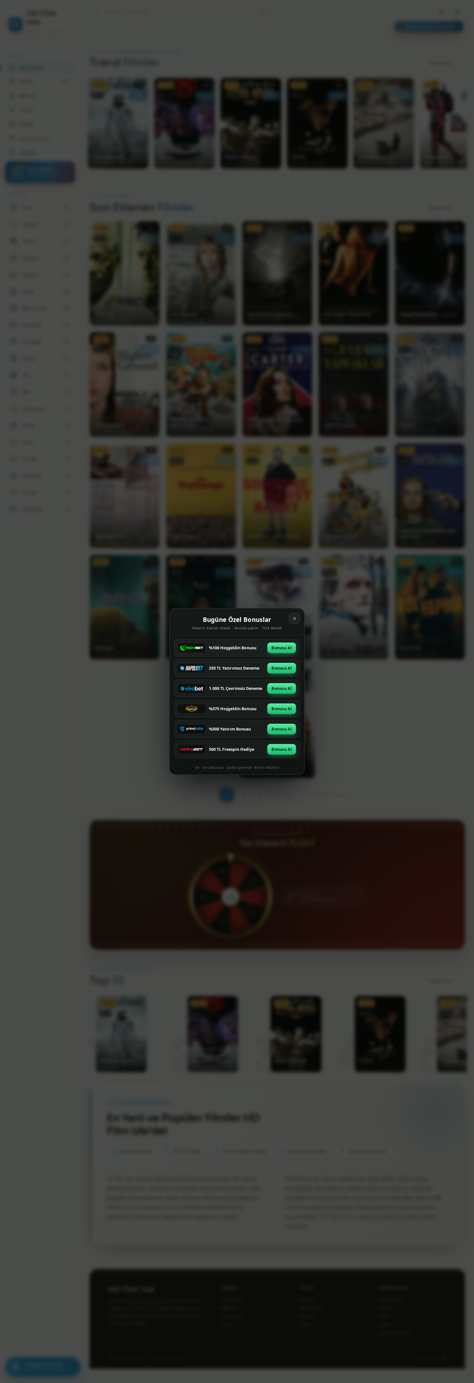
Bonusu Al (282, 647)
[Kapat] (294, 618)
